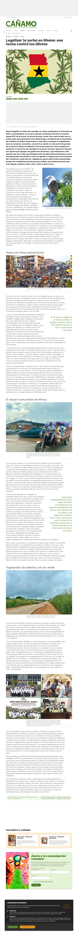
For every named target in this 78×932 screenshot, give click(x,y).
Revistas (55, 30)
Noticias (8, 30)
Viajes (22, 36)
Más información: (66, 906)
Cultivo (15, 30)
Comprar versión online (63, 798)
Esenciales (13, 910)
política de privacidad (45, 881)
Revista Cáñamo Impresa (56, 837)
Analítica (12, 916)
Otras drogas (31, 30)
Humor (49, 30)
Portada (8, 36)
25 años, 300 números (13, 33)
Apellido (34, 875)
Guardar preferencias (27, 927)
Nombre (53, 869)
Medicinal (41, 30)
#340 (19, 17)
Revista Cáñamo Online (24, 837)
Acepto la (42, 881)
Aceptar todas (12, 927)
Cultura (22, 30)
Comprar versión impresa (48, 798)
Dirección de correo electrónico (38, 869)
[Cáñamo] (21, 24)
